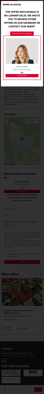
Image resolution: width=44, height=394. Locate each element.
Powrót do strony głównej (22, 33)
